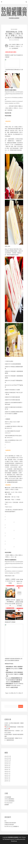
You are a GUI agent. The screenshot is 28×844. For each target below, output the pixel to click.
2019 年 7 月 (7, 769)
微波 (12, 693)
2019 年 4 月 (7, 775)
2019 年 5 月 (7, 773)
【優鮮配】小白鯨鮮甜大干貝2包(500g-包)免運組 (10, 581)
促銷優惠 (6, 804)
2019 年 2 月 (7, 779)
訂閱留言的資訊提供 (9, 824)
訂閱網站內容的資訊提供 (10, 822)
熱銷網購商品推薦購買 (14, 12)
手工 (17, 693)
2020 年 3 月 (7, 764)
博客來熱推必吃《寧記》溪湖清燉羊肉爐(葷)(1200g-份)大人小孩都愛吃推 (14, 668)
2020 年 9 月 (7, 762)
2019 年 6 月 (7, 771)
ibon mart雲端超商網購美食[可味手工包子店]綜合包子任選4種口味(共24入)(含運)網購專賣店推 (14, 679)
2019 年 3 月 (7, 777)
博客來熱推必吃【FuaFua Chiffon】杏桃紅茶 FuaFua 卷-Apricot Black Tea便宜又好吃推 (14, 685)
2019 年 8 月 (7, 767)
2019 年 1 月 (7, 781)
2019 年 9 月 (7, 765)
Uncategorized (14, 29)
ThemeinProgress (9, 839)
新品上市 (21, 693)
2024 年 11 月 (7, 756)
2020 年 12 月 (7, 760)
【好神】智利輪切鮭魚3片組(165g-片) (19, 581)
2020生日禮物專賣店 (9, 801)
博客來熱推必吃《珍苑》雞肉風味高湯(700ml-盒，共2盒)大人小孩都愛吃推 (14, 674)
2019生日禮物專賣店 (9, 799)
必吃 (15, 693)
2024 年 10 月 (7, 758)
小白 (10, 693)
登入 (5, 821)
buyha (17, 39)
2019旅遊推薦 (7, 797)
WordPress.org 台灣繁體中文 (11, 826)
